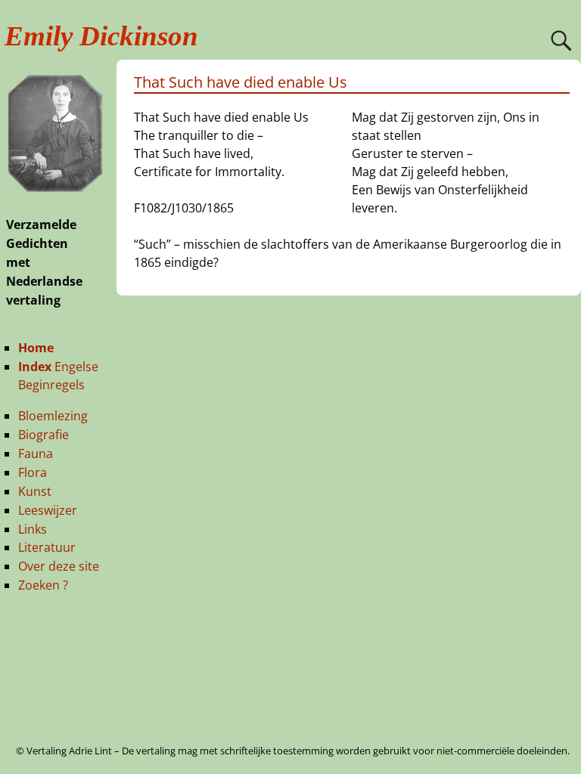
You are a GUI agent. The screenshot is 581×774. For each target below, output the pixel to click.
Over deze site (58, 566)
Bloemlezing (53, 415)
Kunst (34, 491)
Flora (32, 472)
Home (36, 347)
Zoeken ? (43, 585)
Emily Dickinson (101, 35)
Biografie (43, 434)
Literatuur (47, 547)
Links (32, 529)
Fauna (35, 453)
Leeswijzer (47, 510)
